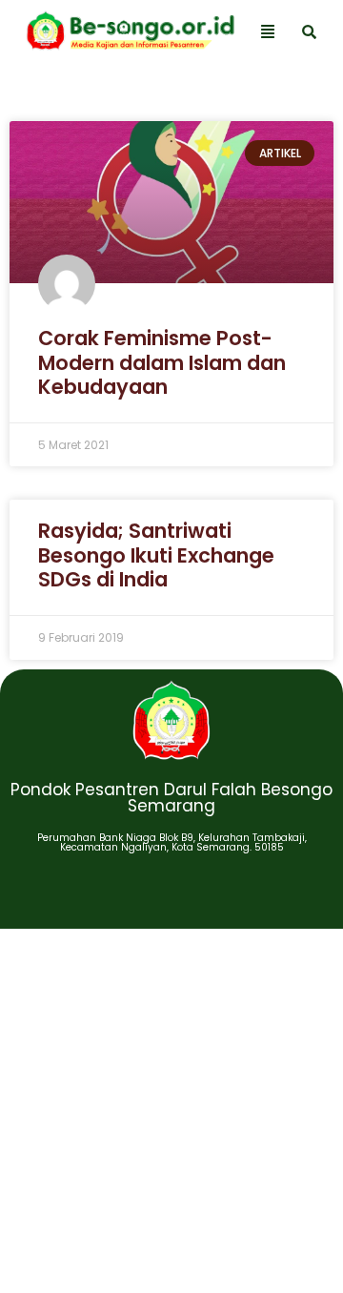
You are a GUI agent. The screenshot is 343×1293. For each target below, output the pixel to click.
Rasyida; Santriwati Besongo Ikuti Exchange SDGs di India (156, 554)
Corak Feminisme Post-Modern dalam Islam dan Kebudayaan (162, 362)
